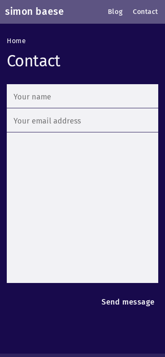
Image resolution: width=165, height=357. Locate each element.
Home (16, 41)
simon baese (34, 11)
